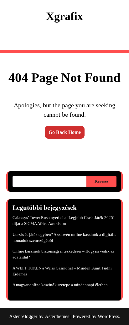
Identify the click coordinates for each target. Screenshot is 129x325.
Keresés (101, 181)
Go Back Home (65, 132)
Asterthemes (57, 316)
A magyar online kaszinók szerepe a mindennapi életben (60, 285)
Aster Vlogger (23, 316)
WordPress (108, 316)
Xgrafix (64, 16)
